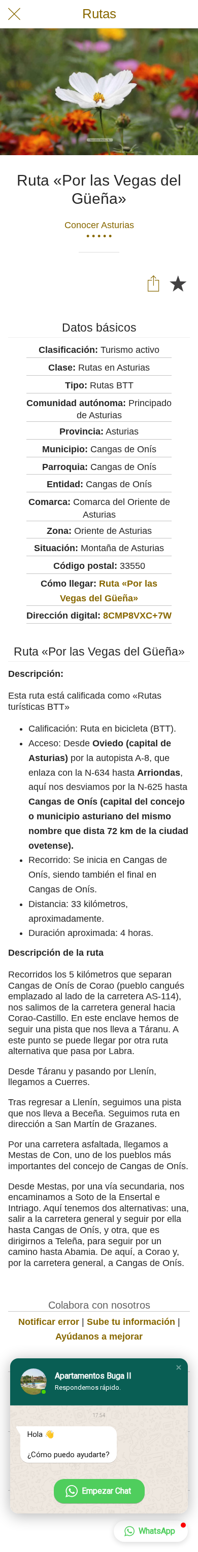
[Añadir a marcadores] (178, 283)
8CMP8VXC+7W (137, 615)
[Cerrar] (14, 14)
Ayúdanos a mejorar (99, 1336)
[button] (179, 1367)
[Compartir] (153, 283)
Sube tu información (131, 1322)
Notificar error (48, 1322)
